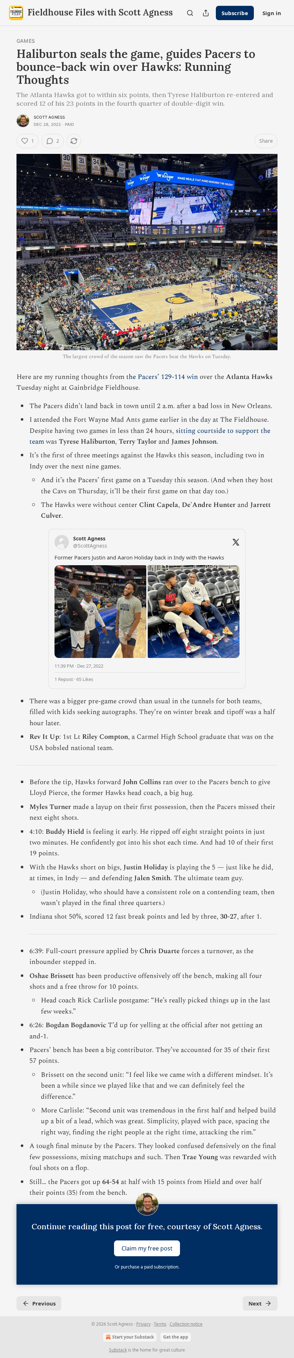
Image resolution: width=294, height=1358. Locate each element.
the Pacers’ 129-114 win (162, 377)
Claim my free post (147, 1248)
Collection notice (186, 1324)
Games (25, 41)
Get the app (175, 1337)
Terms (160, 1324)
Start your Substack (133, 1337)
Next (255, 1303)
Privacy (143, 1324)
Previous (44, 1303)
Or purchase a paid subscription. (147, 1267)
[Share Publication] (206, 13)
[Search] (190, 13)
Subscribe (235, 13)
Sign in (271, 13)
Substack (118, 1350)
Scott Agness (49, 117)
